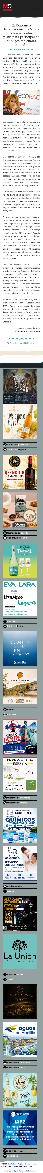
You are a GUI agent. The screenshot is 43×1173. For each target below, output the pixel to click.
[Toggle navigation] (37, 6)
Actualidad (15, 343)
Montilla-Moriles (27, 343)
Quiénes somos (32, 1164)
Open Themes (19, 1171)
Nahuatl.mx (32, 1171)
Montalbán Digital (15, 1164)
